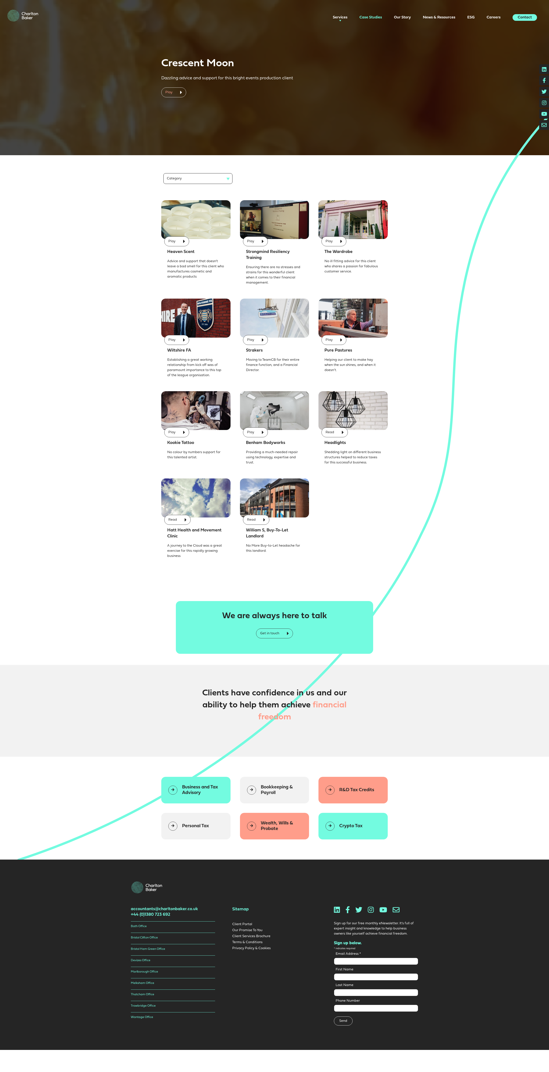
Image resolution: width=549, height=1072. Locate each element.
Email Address (348, 954)
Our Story (403, 17)
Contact (525, 17)
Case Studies (371, 17)
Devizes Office (140, 960)
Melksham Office (142, 983)
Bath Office (139, 926)
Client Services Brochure (251, 936)
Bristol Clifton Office (144, 937)
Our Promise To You (247, 930)
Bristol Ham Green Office (148, 949)
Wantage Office (142, 1017)
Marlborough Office (144, 971)
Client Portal (242, 924)
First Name (344, 969)
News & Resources (439, 17)
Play (169, 92)
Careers (494, 17)
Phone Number (348, 1001)
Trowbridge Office (143, 1005)
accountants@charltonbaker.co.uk (164, 909)
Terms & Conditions (247, 942)
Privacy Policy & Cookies (251, 948)
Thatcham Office (142, 994)
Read (330, 432)
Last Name (344, 985)
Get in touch (270, 633)
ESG (471, 17)
